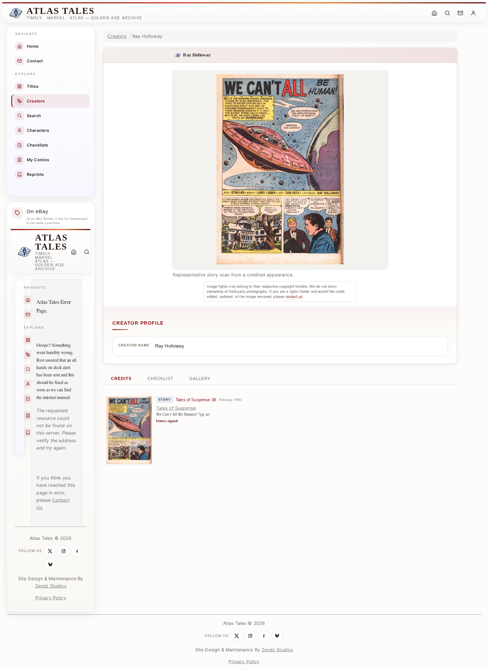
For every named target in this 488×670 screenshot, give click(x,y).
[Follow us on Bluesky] (50, 564)
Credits (121, 378)
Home (33, 46)
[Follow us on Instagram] (63, 551)
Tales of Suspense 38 (196, 400)
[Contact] (460, 13)
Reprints (35, 174)
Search (34, 115)
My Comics (38, 159)
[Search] (447, 13)
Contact (35, 60)
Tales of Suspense (176, 408)
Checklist (160, 378)
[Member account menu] (473, 13)
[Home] (434, 13)
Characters (38, 130)
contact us (294, 296)
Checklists (37, 145)
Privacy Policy (50, 598)
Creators (36, 101)
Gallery (199, 378)
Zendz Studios (50, 586)
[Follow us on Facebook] (77, 551)
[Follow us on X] (50, 551)
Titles (32, 86)
